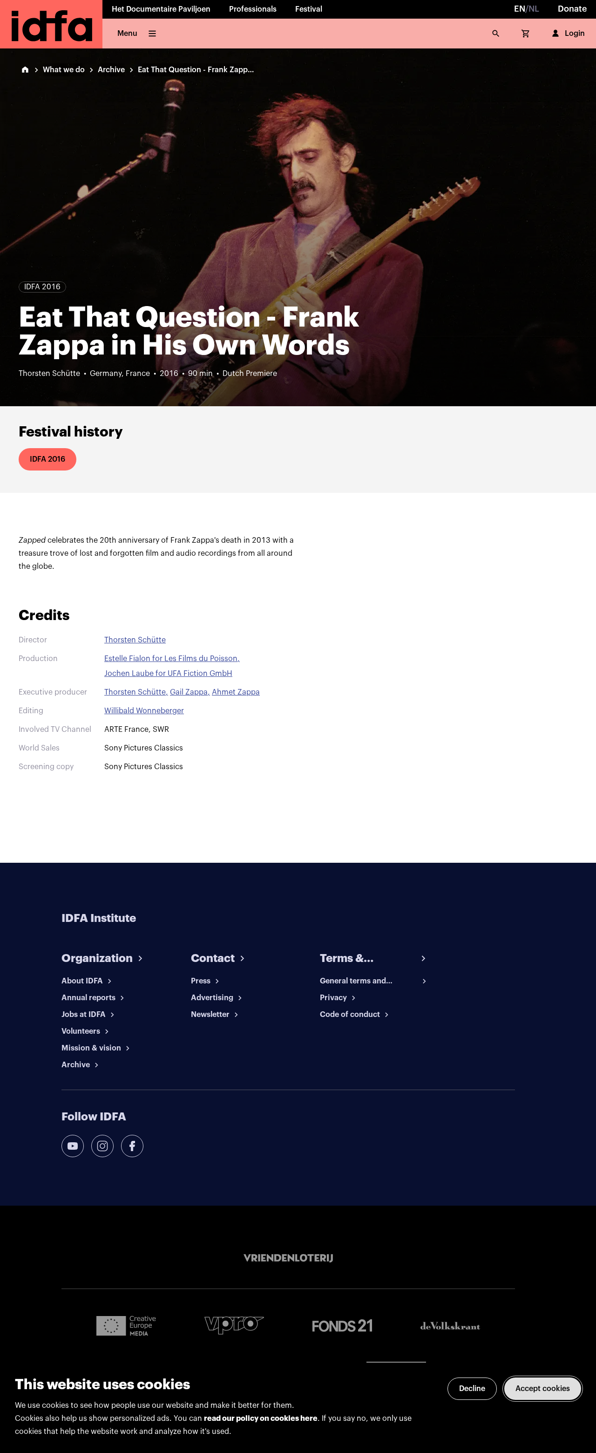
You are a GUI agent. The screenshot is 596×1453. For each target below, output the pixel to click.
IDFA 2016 (47, 459)
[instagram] (102, 1146)
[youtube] (72, 1146)
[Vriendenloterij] (288, 1258)
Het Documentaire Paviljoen (161, 9)
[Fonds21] (342, 1325)
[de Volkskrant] (450, 1326)
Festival (308, 9)
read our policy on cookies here (261, 1418)
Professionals (253, 9)
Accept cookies (542, 1388)
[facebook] (132, 1146)
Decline (472, 1388)
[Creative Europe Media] (126, 1325)
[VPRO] (234, 1326)
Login (575, 33)
